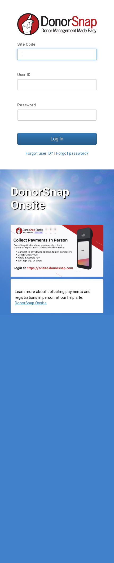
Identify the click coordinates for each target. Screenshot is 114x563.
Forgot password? (72, 153)
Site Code (26, 44)
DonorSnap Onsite (31, 303)
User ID (23, 74)
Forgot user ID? (39, 153)
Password (26, 105)
